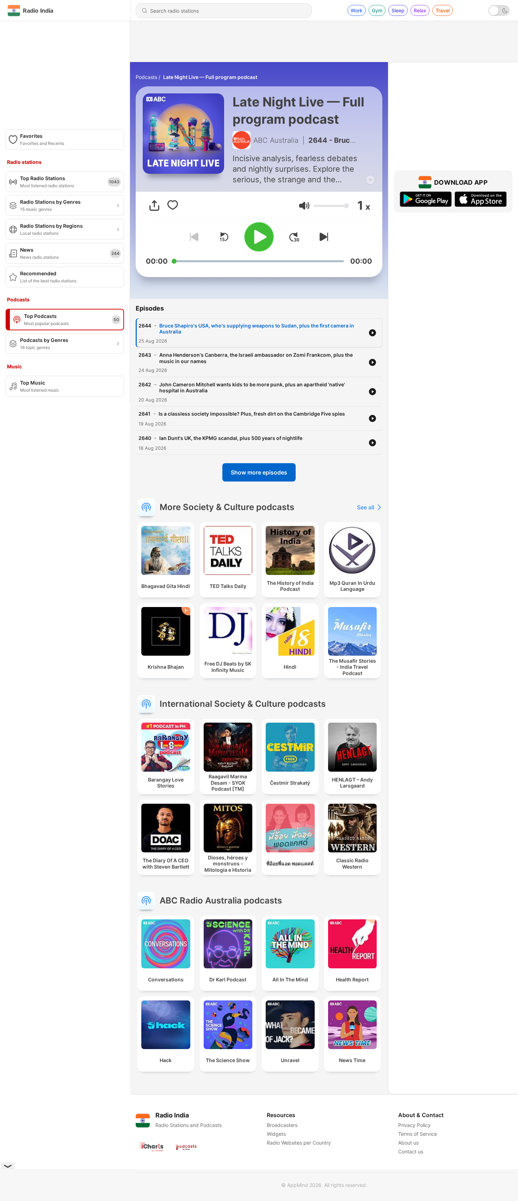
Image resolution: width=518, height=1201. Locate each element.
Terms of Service (417, 1134)
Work (357, 10)
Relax (420, 10)
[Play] (259, 237)
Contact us (410, 1151)
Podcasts (146, 77)
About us (408, 1143)
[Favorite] (172, 205)
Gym (377, 10)
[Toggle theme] (499, 10)
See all (365, 507)
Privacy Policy (414, 1125)
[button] (304, 206)
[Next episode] (322, 237)
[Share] (154, 205)
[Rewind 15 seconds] (224, 237)
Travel (443, 10)
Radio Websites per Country (299, 1143)
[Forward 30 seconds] (294, 237)
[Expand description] (370, 180)
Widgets (276, 1134)
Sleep (398, 10)
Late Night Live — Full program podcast (210, 77)
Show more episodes (259, 472)
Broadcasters (282, 1125)
